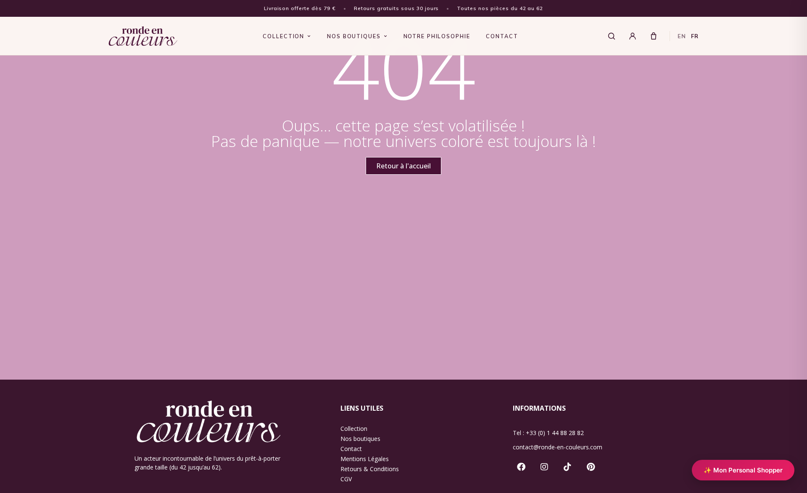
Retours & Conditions (369, 469)
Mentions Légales (364, 459)
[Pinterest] (590, 467)
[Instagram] (544, 467)
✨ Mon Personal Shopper (743, 470)
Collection (353, 429)
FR (695, 36)
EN (682, 36)
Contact (351, 449)
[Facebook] (521, 467)
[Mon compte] (632, 36)
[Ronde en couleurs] (143, 36)
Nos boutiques (360, 439)
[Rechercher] (611, 36)
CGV (346, 479)
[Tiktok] (567, 467)
